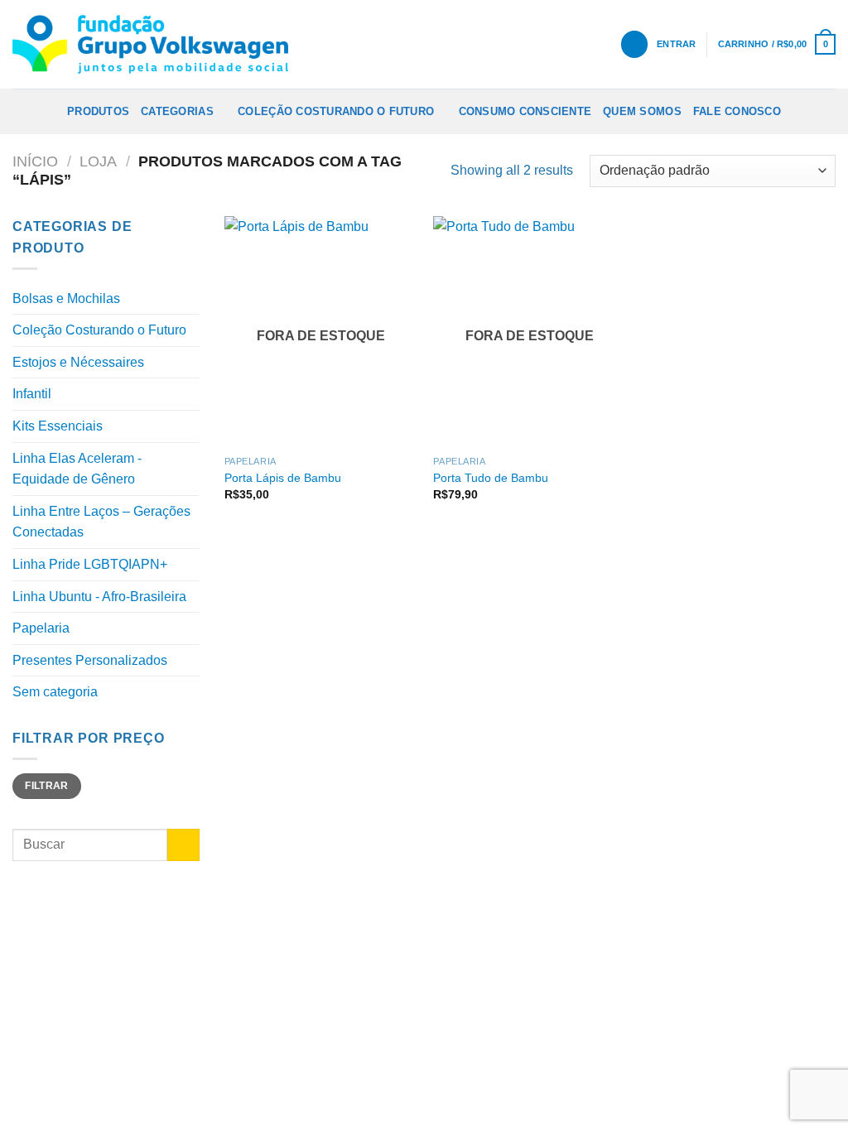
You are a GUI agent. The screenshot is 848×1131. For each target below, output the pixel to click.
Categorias (177, 111)
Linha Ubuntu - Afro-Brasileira (99, 597)
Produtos (98, 111)
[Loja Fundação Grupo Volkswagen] (150, 44)
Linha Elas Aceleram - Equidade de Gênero (77, 469)
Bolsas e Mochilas (66, 298)
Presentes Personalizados (89, 660)
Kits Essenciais (57, 426)
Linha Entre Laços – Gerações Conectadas (101, 522)
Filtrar (47, 786)
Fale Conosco (737, 111)
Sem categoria (55, 692)
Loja (98, 161)
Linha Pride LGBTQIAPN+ (89, 564)
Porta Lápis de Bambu (282, 477)
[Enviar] (183, 845)
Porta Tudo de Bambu (490, 477)
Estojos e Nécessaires (78, 362)
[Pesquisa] (634, 44)
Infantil (31, 394)
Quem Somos (642, 111)
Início (35, 161)
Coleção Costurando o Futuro (336, 111)
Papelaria (41, 628)
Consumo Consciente (525, 111)
